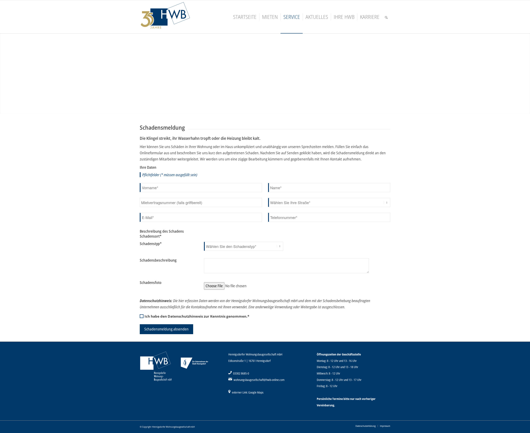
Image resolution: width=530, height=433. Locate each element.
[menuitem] (244, 16)
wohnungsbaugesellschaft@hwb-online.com (259, 380)
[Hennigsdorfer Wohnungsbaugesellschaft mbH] (175, 16)
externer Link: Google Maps (248, 392)
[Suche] (386, 16)
